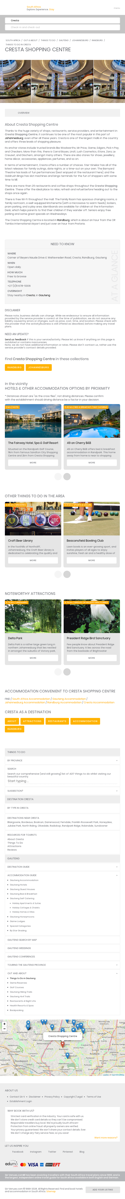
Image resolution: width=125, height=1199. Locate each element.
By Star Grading (18, 930)
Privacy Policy (52, 1096)
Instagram (36, 1151)
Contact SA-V (17, 1096)
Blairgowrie (13, 822)
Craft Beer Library (20, 541)
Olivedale (43, 825)
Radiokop (55, 825)
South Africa (13, 40)
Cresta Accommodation (99, 702)
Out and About (17, 973)
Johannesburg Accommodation (25, 702)
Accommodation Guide (21, 875)
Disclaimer (35, 1096)
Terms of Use (94, 1096)
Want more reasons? (106, 1137)
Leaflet (105, 1074)
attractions (32, 721)
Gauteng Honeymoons (22, 916)
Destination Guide (18, 867)
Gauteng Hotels (18, 884)
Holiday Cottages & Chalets (26, 907)
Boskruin (39, 822)
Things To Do (48, 40)
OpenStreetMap (118, 1074)
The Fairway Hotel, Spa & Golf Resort (33, 443)
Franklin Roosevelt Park (85, 822)
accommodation (85, 721)
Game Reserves (18, 982)
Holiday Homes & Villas (23, 912)
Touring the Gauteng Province (26, 965)
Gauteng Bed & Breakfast (23, 893)
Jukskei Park (14, 825)
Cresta (30, 295)
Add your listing (103, 1189)
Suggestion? (15, 791)
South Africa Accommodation (31, 699)
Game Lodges (17, 921)
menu (111, 8)
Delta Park (15, 638)
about (11, 721)
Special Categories (20, 926)
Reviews (12, 849)
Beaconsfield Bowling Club (85, 541)
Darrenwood (52, 822)
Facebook (17, 1151)
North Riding (29, 825)
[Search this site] (91, 8)
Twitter (52, 1151)
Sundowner (101, 825)
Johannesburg (80, 40)
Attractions (14, 846)
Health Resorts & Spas (22, 1005)
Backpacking (16, 1010)
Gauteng (64, 40)
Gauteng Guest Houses (22, 889)
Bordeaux (27, 822)
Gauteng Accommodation (69, 699)
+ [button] (4, 1024)
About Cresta (15, 839)
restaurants (57, 721)
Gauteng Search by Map (22, 940)
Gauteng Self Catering (22, 898)
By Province (14, 760)
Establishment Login (21, 1101)
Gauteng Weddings (19, 948)
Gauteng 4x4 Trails (20, 996)
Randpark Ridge (71, 825)
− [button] (4, 1029)
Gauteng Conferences (21, 956)
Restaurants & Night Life (23, 1001)
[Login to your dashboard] (97, 8)
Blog (82, 1151)
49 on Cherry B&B (79, 443)
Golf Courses (17, 987)
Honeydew (105, 822)
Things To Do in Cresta (18, 44)
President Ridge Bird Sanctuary (88, 638)
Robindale (87, 825)
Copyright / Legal (73, 1096)
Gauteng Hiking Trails (21, 991)
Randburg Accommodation (64, 702)
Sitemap (51, 1191)
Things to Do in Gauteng (22, 978)
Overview (23, 112)
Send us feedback (15, 339)
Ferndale (66, 822)
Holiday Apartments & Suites (26, 903)
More (33, 462)
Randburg (97, 40)
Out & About (30, 40)
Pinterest (68, 1151)
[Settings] (103, 8)
